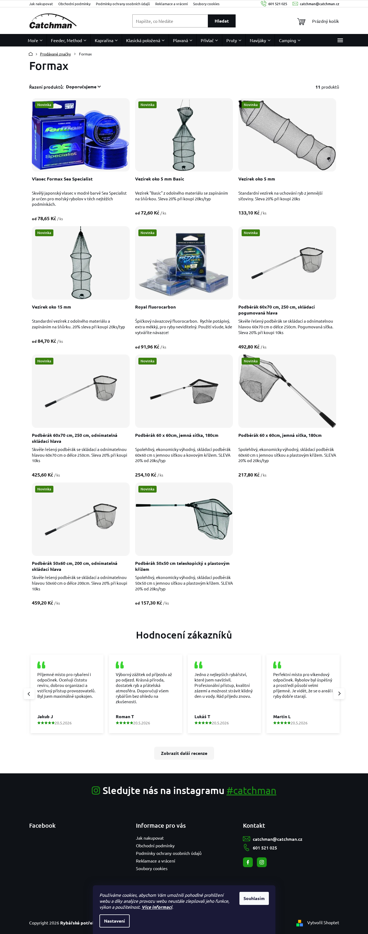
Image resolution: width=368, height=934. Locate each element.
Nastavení (114, 921)
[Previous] (29, 693)
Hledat (222, 21)
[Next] (339, 693)
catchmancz (262, 862)
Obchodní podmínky (74, 3)
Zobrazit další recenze (184, 753)
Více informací (157, 907)
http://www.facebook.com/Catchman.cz (248, 862)
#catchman (251, 790)
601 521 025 (265, 848)
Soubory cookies (206, 3)
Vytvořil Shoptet (323, 922)
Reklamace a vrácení (171, 3)
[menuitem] (35, 40)
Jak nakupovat (41, 3)
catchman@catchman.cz (277, 839)
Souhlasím (254, 898)
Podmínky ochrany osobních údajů (123, 3)
